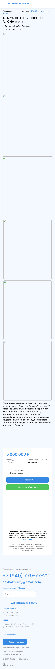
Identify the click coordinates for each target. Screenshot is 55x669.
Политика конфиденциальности (16, 648)
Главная (6, 11)
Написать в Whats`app (28, 487)
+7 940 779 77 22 (27, 539)
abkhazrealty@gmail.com (22, 582)
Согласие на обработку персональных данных (13, 653)
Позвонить (29, 480)
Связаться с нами (16, 642)
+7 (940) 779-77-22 (26, 576)
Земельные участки (20, 11)
